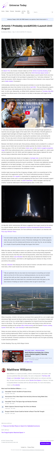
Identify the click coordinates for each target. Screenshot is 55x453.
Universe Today (18, 5)
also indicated (18, 256)
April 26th (33, 87)
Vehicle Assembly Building (40, 71)
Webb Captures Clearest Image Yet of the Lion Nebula (20, 406)
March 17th (6, 71)
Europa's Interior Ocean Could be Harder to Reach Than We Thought (24, 411)
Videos (7, 11)
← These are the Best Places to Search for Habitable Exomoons (20, 426)
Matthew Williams (7, 32)
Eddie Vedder (9, 81)
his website (16, 385)
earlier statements (27, 180)
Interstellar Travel (19, 378)
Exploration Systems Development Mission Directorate (35, 227)
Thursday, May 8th (47, 91)
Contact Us (23, 447)
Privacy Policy (31, 447)
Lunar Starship (19, 327)
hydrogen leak (34, 158)
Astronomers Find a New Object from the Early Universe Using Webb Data (26, 396)
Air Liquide (16, 176)
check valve (29, 148)
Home (2, 11)
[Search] (52, 12)
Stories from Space (35, 380)
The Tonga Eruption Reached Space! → (13, 432)
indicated (9, 264)
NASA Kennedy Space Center (39, 73)
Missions (29, 32)
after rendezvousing (27, 325)
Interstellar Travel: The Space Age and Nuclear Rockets (21, 401)
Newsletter (17, 11)
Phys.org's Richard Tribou (8, 231)
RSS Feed (28, 12)
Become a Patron (45, 443)
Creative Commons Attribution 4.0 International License (33, 449)
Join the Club (23, 12)
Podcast (12, 11)
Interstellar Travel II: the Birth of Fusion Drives (18, 391)
